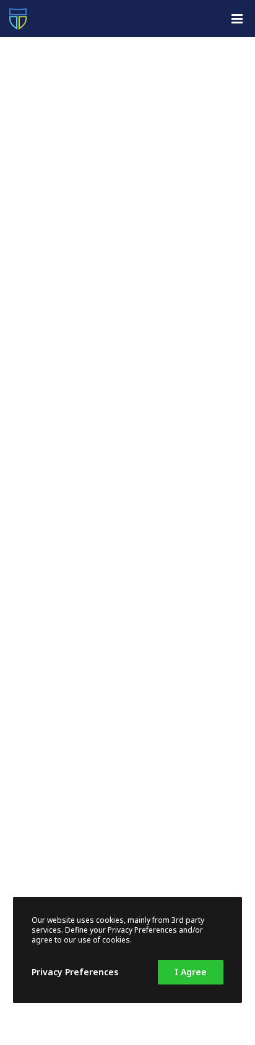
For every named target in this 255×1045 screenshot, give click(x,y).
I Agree (191, 972)
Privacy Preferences (75, 972)
